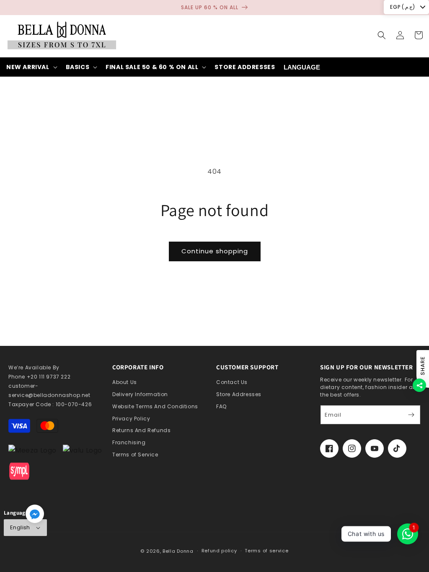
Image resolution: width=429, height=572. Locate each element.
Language (302, 67)
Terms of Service (135, 454)
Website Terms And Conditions (155, 406)
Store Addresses (238, 394)
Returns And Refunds (141, 430)
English (20, 527)
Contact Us (232, 382)
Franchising (129, 442)
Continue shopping (214, 251)
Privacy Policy (131, 418)
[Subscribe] (411, 415)
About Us (124, 382)
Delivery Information (140, 394)
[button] (381, 35)
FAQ (221, 406)
